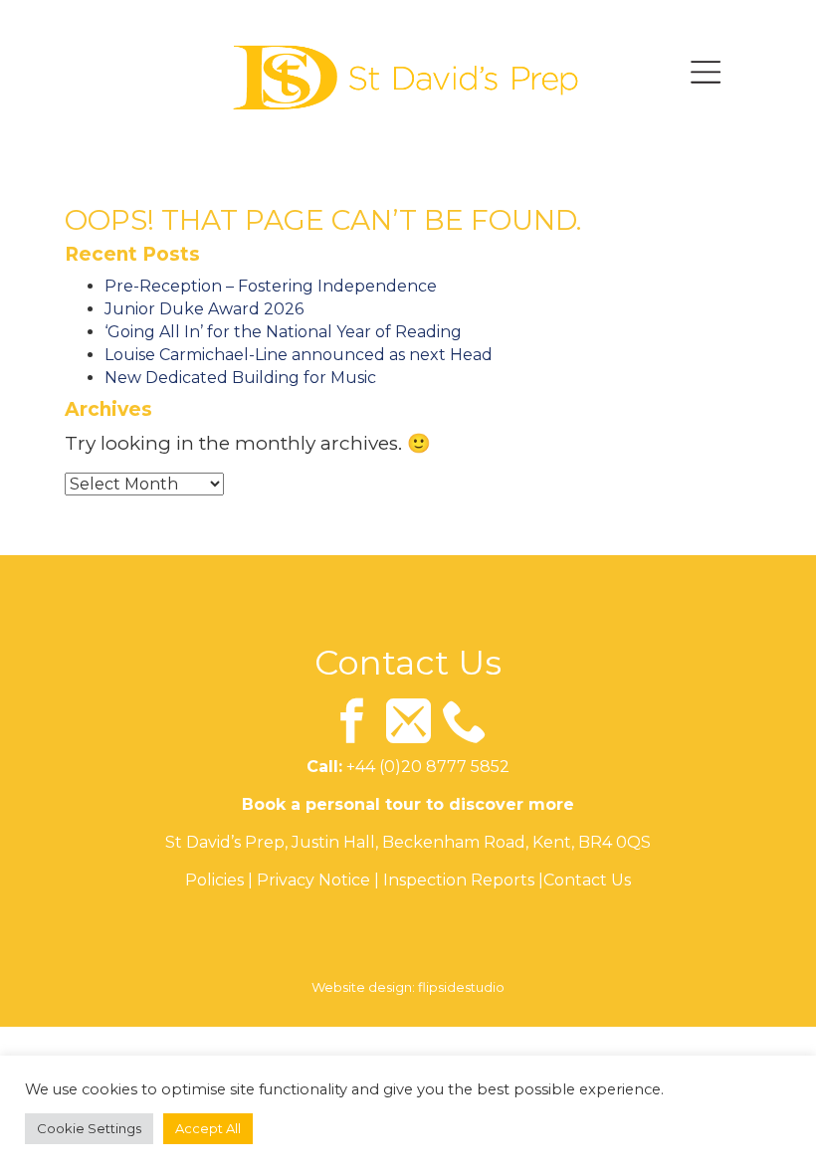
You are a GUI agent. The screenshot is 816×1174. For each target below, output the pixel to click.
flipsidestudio (461, 987)
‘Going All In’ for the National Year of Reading (283, 331)
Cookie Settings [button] (89, 1128)
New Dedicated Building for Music (240, 377)
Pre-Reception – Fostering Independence (270, 286)
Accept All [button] (208, 1128)
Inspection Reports (458, 880)
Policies (214, 880)
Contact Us (587, 880)
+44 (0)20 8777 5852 (428, 766)
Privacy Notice (313, 880)
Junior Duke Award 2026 (204, 308)
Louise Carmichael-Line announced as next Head (298, 354)
